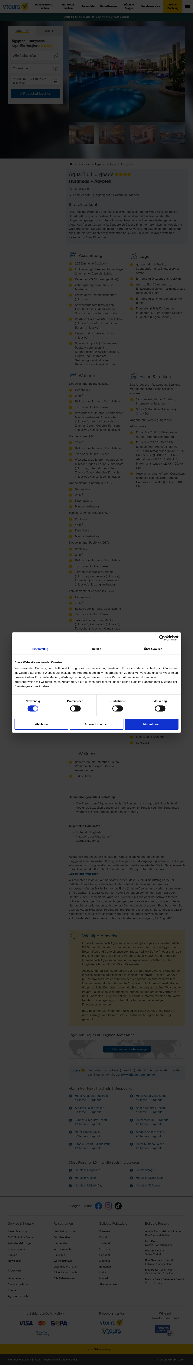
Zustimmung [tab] (40, 648)
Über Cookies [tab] (153, 648)
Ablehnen (41, 724)
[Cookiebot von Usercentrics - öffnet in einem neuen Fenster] (162, 638)
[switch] (75, 708)
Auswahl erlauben (96, 724)
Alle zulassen (151, 724)
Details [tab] (96, 648)
